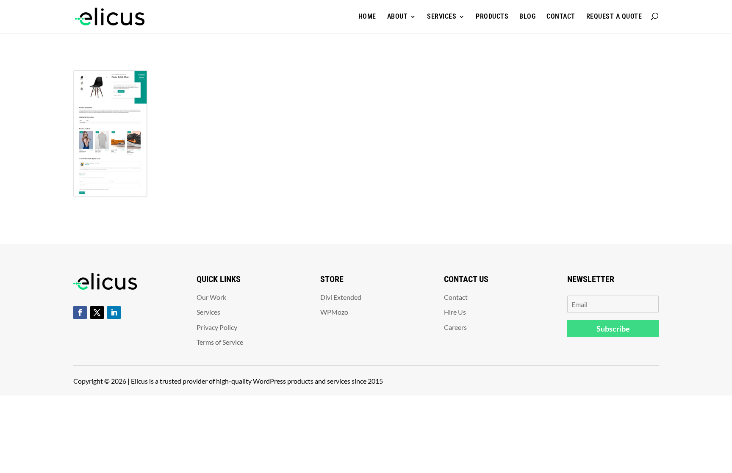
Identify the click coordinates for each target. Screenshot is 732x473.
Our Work (211, 297)
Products (492, 16)
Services (441, 16)
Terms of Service (220, 342)
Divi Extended (340, 297)
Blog (527, 16)
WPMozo (334, 312)
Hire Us (455, 312)
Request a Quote (614, 16)
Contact (560, 16)
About (397, 16)
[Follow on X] (97, 312)
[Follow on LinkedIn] (114, 312)
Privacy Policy (217, 327)
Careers (455, 327)
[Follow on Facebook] (80, 312)
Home (367, 16)
